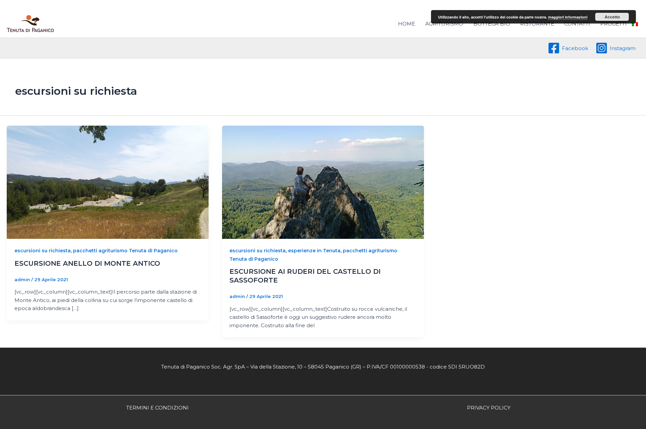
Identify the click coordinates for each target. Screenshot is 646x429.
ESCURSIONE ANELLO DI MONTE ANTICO (87, 263)
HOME (406, 23)
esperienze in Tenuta (314, 251)
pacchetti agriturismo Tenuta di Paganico (125, 251)
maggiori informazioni (567, 16)
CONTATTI (577, 23)
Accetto (612, 17)
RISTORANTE (537, 23)
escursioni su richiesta (42, 251)
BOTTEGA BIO (491, 23)
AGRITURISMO (444, 23)
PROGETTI (613, 23)
